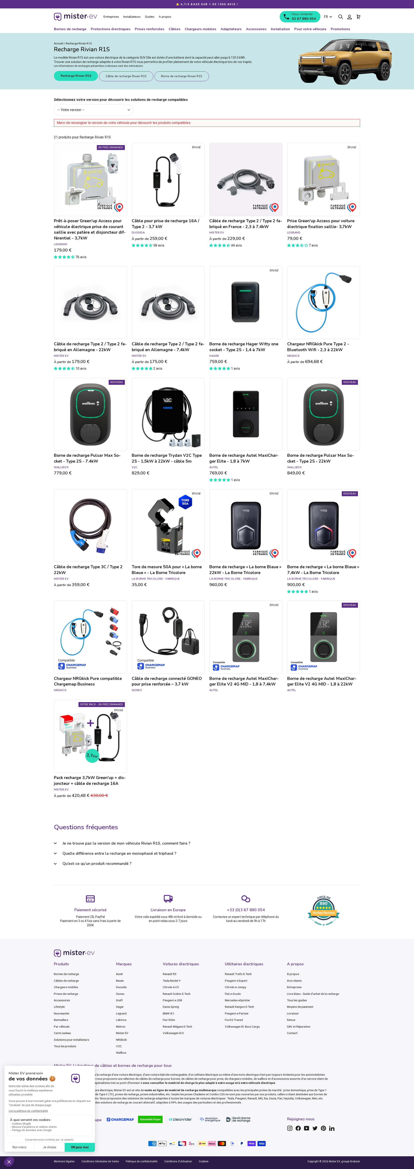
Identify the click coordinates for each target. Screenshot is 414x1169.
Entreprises (294, 987)
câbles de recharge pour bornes (159, 1078)
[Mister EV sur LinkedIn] (331, 1128)
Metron (120, 1026)
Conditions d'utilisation (178, 1161)
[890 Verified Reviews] (324, 928)
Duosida (121, 987)
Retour (291, 1020)
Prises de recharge (66, 993)
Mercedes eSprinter (237, 1000)
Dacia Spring (171, 1006)
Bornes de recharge (66, 974)
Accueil (58, 43)
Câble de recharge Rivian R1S (126, 76)
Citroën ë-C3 (171, 987)
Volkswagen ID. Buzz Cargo (242, 1026)
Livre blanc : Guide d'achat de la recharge (313, 993)
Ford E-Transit (234, 1020)
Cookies (204, 1161)
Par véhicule (61, 1026)
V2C (119, 1046)
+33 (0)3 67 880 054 (246, 909)
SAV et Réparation (298, 1026)
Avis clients (294, 980)
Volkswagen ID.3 (173, 1033)
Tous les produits (65, 1046)
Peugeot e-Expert (236, 980)
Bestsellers (61, 1020)
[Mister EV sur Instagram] (289, 1128)
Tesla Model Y (171, 980)
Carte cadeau (62, 1033)
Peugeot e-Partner (237, 1013)
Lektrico (121, 1020)
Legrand (121, 1013)
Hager (120, 1006)
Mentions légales (64, 1161)
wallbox (262, 1078)
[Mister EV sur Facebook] (298, 1128)
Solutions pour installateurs (71, 1039)
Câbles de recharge (66, 980)
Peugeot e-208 (172, 1000)
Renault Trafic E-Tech (238, 974)
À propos (293, 974)
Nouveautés (61, 1013)
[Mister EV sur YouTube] (306, 1128)
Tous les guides (297, 1000)
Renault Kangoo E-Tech (239, 1006)
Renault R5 (169, 974)
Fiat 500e (169, 1020)
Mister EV (122, 1033)
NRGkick (121, 1039)
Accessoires (62, 1000)
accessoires (281, 1078)
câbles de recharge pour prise (204, 1078)
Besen (120, 980)
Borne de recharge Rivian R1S (181, 76)
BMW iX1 (168, 1013)
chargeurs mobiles (240, 1078)
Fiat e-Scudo (233, 993)
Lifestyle (59, 1006)
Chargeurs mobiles (66, 987)
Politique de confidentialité (141, 1161)
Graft (119, 1000)
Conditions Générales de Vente (100, 1161)
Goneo (120, 993)
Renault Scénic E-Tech (176, 993)
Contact (292, 1033)
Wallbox (121, 1052)
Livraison (293, 1013)
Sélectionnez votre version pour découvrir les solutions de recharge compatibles (121, 100)
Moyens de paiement (300, 1006)
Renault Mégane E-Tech (177, 1026)
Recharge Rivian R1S (76, 76)
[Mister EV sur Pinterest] (323, 1128)
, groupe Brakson (350, 1161)
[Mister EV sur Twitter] (315, 1128)
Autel (119, 974)
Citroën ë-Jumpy (235, 987)
